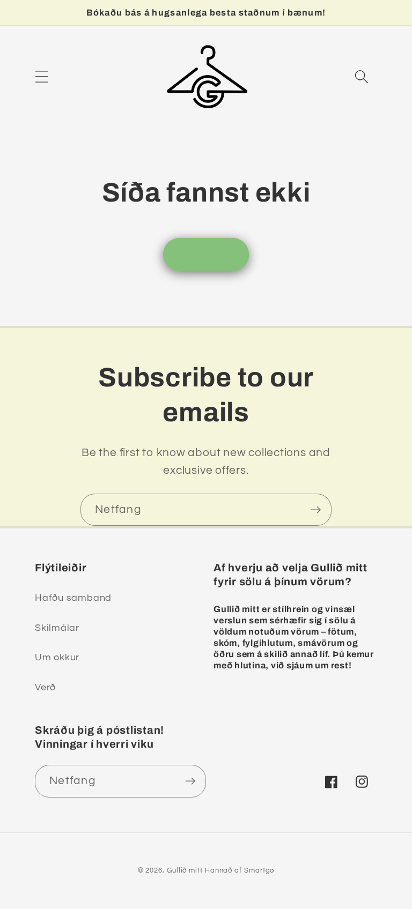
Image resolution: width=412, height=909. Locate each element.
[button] (41, 76)
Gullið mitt (185, 870)
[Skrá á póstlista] (315, 510)
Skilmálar (57, 628)
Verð (45, 687)
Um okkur (57, 657)
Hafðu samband (73, 598)
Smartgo (259, 870)
